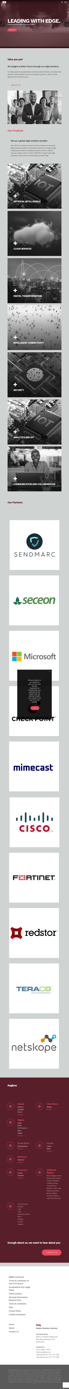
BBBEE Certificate (16, 1277)
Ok (35, 708)
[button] (14, 85)
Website (20, 1115)
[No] (49, 671)
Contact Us (14, 1331)
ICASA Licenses (15, 1293)
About (11, 1328)
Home (11, 1324)
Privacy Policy (15, 1311)
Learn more (12, 30)
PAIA (11, 1307)
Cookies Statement (17, 1314)
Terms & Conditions (17, 1303)
